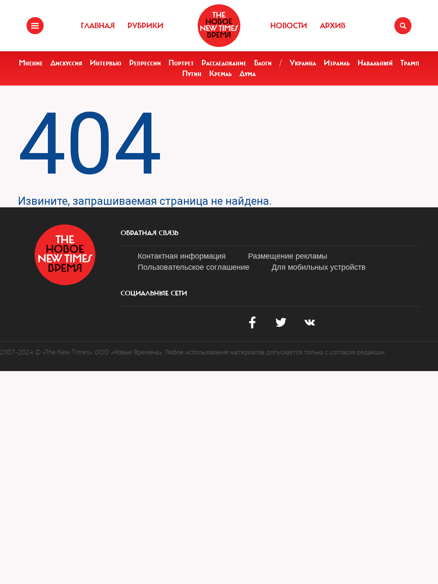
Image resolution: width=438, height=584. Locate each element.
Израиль (337, 63)
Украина (303, 63)
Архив (332, 25)
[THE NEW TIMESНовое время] (219, 25)
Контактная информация (182, 255)
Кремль (220, 73)
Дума (248, 73)
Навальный (375, 63)
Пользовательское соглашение (193, 266)
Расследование (223, 63)
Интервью (105, 63)
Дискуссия (66, 63)
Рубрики (145, 25)
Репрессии (145, 63)
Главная (98, 25)
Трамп (409, 63)
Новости (288, 25)
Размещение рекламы (287, 255)
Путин (191, 73)
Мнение (31, 63)
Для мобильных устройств (319, 266)
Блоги (263, 63)
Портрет (181, 63)
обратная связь (149, 233)
